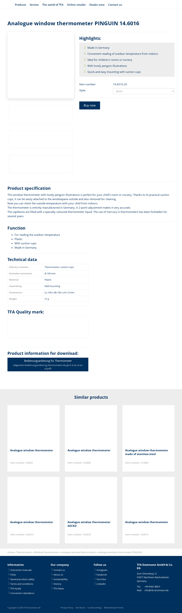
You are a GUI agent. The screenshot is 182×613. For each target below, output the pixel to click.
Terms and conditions (21, 583)
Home (10, 552)
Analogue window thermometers (78, 552)
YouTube (101, 579)
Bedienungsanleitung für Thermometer (48, 364)
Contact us (115, 4)
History (57, 583)
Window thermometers (46, 552)
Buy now (90, 105)
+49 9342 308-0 (152, 586)
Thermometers (24, 552)
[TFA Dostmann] (165, 4)
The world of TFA (52, 4)
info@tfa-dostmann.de (156, 590)
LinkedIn (101, 583)
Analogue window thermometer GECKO (89, 524)
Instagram (102, 570)
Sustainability (60, 579)
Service (34, 4)
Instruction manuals (21, 570)
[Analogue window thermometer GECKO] (85, 497)
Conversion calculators (22, 593)
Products (20, 4)
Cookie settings (95, 607)
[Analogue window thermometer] (27, 425)
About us (58, 574)
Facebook (102, 574)
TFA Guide (15, 588)
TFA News (58, 588)
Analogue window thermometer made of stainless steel (146, 452)
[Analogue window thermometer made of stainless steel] (142, 425)
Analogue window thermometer (31, 450)
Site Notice (80, 607)
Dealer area (97, 4)
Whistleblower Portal (113, 607)
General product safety (22, 579)
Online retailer (76, 4)
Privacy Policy (67, 607)
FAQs (13, 574)
